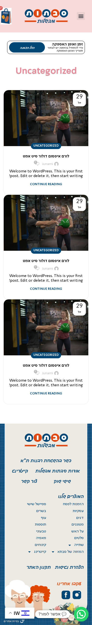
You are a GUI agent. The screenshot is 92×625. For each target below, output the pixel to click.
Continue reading (46, 184)
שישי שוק (62, 480)
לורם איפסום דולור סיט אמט (46, 156)
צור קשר (29, 480)
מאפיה (41, 538)
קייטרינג (20, 470)
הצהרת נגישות (69, 566)
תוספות (40, 525)
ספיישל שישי (36, 504)
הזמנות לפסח (73, 504)
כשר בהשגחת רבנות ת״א (46, 460)
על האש (77, 531)
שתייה (79, 545)
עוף (43, 518)
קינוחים (40, 545)
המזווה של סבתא (70, 552)
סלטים (79, 538)
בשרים (41, 511)
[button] (81, 16)
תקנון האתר (38, 566)
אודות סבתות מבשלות (57, 470)
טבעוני (41, 531)
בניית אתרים (11, 621)
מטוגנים (77, 525)
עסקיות (78, 511)
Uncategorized (46, 145)
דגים (80, 518)
